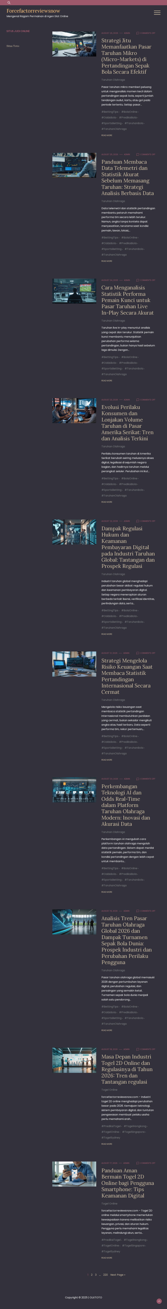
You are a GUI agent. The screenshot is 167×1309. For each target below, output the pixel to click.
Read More (106, 135)
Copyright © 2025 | (77, 1297)
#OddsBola (108, 117)
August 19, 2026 (109, 911)
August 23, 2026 (109, 399)
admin (127, 33)
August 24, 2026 (109, 280)
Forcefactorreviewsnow (33, 11)
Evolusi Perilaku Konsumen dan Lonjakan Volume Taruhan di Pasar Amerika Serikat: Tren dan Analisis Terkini (127, 423)
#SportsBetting (111, 123)
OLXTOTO (96, 1297)
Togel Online (109, 1090)
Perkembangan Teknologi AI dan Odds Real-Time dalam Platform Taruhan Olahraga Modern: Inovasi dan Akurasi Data (125, 805)
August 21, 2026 (109, 653)
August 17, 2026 (109, 1163)
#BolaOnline (129, 112)
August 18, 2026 (109, 1049)
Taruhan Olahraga (113, 80)
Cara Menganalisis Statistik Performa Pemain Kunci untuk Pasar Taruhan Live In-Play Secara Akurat (127, 300)
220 (105, 1275)
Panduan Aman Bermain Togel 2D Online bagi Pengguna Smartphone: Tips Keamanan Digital (127, 1183)
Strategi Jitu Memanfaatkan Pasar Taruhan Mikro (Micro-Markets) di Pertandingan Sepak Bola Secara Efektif (126, 56)
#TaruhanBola (134, 123)
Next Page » (117, 1275)
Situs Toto (13, 46)
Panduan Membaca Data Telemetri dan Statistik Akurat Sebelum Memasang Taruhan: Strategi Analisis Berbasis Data (127, 177)
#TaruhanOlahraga (114, 129)
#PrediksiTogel (111, 1126)
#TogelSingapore (133, 1132)
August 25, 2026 (109, 154)
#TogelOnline (110, 1132)
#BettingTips (109, 112)
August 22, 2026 (109, 521)
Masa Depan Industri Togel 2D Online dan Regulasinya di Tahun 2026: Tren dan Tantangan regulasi (127, 1069)
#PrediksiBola (128, 117)
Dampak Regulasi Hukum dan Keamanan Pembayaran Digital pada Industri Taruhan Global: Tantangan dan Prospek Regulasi (128, 547)
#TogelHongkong (135, 1126)
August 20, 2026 (109, 778)
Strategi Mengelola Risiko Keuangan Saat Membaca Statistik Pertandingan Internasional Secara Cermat (127, 676)
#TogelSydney (110, 1137)
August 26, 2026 (109, 33)
